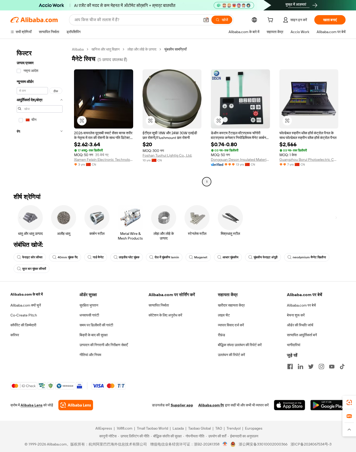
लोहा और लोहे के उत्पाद (141, 49)
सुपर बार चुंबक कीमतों (34, 269)
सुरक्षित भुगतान (88, 305)
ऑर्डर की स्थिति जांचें (300, 325)
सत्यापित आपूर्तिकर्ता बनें (302, 335)
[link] (349, 402)
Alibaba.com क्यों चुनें (25, 305)
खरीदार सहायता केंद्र (231, 305)
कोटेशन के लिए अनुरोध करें (165, 315)
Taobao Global (199, 428)
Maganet (200, 257)
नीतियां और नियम (90, 355)
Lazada (178, 428)
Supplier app (182, 405)
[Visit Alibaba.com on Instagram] (321, 366)
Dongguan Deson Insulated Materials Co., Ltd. (240, 159)
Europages (253, 428)
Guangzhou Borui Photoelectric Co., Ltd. (309, 159)
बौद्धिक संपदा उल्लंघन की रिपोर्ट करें (240, 345)
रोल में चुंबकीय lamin (167, 257)
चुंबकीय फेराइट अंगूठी (266, 257)
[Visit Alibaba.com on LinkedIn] (300, 366)
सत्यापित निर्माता (159, 305)
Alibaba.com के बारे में (26, 294)
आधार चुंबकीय (230, 257)
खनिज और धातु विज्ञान (105, 49)
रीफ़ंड (221, 335)
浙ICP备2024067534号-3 (311, 444)
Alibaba (78, 49)
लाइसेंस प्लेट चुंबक (129, 257)
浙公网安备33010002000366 (263, 444)
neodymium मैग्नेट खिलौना (309, 257)
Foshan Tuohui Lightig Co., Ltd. (167, 155)
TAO (218, 428)
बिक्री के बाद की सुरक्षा (93, 335)
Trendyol (233, 428)
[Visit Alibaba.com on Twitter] (311, 366)
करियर (14, 335)
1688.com (124, 428)
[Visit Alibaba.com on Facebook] (290, 366)
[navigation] (40, 116)
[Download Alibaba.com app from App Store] (289, 405)
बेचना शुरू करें (296, 315)
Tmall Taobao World (152, 428)
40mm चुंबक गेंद (68, 257)
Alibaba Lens (31, 405)
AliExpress (103, 428)
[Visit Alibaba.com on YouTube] (332, 366)
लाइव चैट (224, 315)
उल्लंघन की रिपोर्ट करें (231, 355)
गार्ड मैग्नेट (98, 257)
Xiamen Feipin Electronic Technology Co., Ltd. (103, 159)
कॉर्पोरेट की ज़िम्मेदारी (23, 325)
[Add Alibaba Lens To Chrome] (75, 405)
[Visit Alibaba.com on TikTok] (342, 366)
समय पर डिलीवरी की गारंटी (96, 325)
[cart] (271, 21)
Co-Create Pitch (23, 315)
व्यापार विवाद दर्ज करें (231, 325)
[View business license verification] (225, 444)
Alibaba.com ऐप (211, 405)
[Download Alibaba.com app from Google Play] (328, 405)
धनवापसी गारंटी (89, 315)
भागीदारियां (293, 345)
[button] (206, 20)
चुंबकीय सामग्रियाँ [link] (175, 49)
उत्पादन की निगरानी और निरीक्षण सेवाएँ (103, 345)
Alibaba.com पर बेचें (301, 305)
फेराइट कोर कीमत (32, 257)
